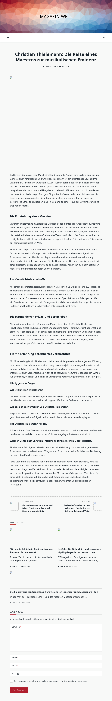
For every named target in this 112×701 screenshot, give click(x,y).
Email (15, 665)
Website (15, 673)
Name (15, 657)
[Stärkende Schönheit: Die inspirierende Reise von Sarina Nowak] (32, 537)
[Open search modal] (104, 37)
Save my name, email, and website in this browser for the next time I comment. (50, 681)
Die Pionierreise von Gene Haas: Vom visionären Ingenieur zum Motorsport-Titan (54, 591)
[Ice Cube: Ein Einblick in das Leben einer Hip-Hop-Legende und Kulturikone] (80, 537)
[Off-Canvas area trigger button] (8, 37)
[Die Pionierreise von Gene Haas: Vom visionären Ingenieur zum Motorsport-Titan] (56, 580)
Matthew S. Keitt (50, 67)
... (39, 560)
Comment (16, 627)
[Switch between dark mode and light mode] (100, 37)
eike (13, 566)
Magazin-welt (56, 16)
